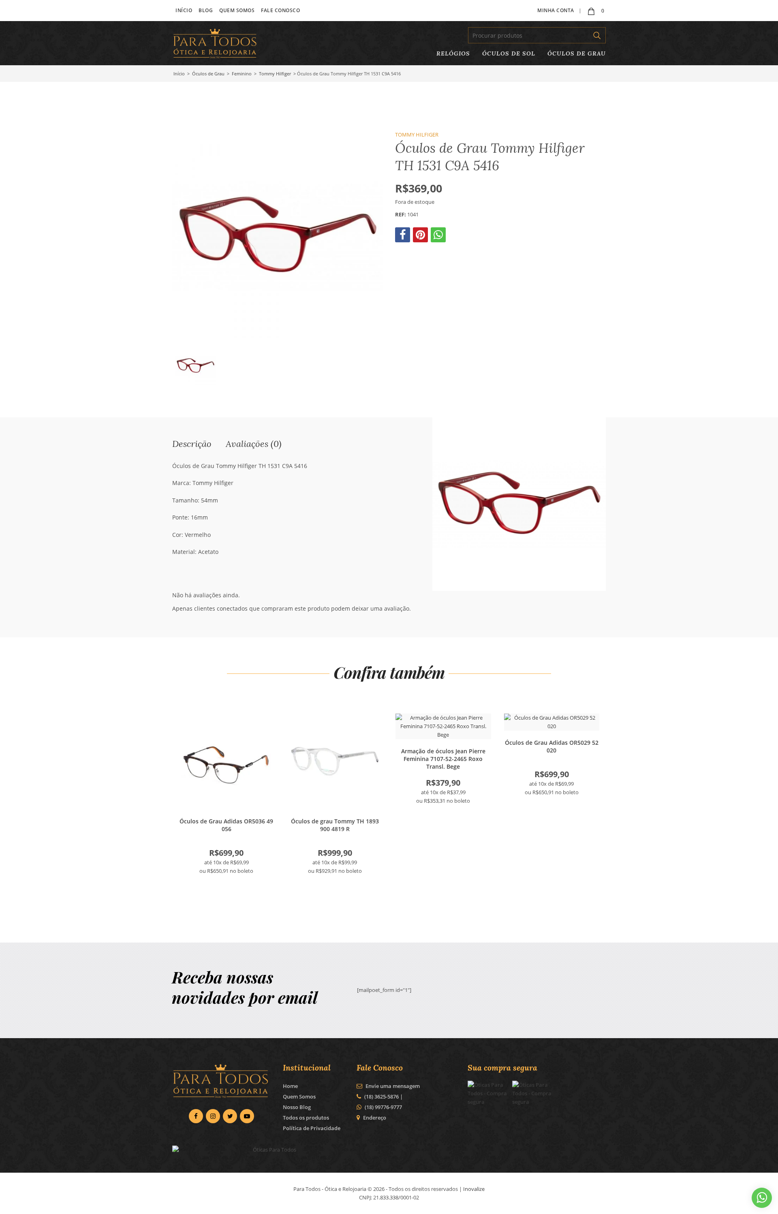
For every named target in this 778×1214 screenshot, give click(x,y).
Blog (206, 10)
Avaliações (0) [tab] (254, 443)
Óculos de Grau (576, 53)
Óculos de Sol (508, 53)
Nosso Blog (297, 1107)
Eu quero (226, 761)
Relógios (453, 53)
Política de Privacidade (311, 1128)
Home (290, 1086)
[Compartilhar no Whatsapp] (439, 236)
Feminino (242, 74)
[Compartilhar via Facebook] (403, 236)
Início (183, 10)
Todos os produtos (306, 1117)
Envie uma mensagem (392, 1086)
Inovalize (474, 1189)
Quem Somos (236, 10)
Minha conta (555, 10)
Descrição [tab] (192, 443)
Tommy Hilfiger (275, 74)
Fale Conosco (280, 10)
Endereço (374, 1117)
